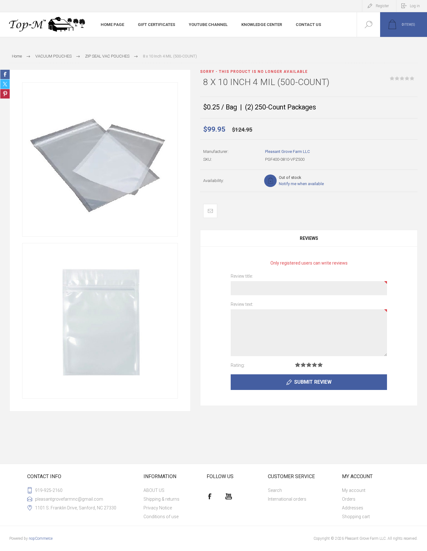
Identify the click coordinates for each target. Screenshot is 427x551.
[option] (100, 159)
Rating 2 (303, 364)
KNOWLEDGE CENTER (261, 24)
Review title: (242, 276)
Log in (415, 6)
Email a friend (210, 211)
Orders (348, 499)
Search (275, 490)
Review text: (242, 304)
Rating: (238, 365)
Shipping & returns (161, 499)
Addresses (352, 507)
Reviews (309, 238)
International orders (287, 499)
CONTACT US (308, 24)
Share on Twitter (5, 84)
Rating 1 (297, 364)
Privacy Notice (157, 507)
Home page (112, 24)
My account (353, 490)
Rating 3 (309, 364)
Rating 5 (320, 364)
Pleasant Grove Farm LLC (287, 151)
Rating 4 (314, 364)
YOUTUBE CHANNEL (208, 24)
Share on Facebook (5, 74)
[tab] (309, 238)
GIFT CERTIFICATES (156, 24)
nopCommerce (41, 538)
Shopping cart (356, 516)
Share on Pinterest (5, 94)
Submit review (313, 382)
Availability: (213, 180)
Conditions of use (160, 516)
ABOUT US (153, 490)
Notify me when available (301, 183)
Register (382, 6)
